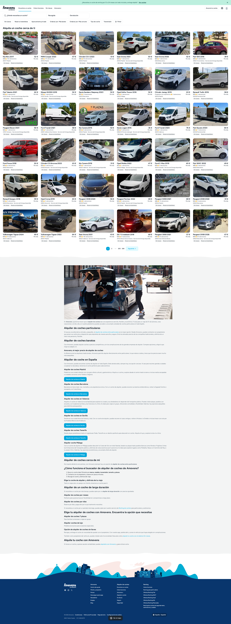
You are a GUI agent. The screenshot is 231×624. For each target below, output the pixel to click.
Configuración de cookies (114, 615)
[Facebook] (65, 590)
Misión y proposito (96, 590)
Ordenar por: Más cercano (78, 21)
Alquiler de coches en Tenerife (76, 438)
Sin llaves (119, 597)
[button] (228, 2)
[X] (72, 590)
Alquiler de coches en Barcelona (76, 394)
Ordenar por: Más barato (58, 21)
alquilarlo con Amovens (108, 544)
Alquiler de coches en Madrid (75, 379)
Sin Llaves (49, 8)
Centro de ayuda (95, 587)
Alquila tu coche (121, 595)
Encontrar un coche (24, 8)
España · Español (160, 615)
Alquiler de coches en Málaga (75, 455)
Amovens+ (57, 8)
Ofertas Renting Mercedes (151, 603)
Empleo (93, 600)
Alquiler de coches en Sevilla (75, 425)
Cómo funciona (38, 8)
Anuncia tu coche (211, 8)
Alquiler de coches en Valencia (76, 411)
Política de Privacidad (90, 615)
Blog (92, 603)
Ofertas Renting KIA (149, 600)
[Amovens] (9, 8)
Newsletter (94, 597)
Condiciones (78, 615)
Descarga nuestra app (97, 595)
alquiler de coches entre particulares (107, 332)
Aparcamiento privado (39, 21)
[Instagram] (68, 590)
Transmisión (107, 21)
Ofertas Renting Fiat (149, 592)
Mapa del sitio (101, 615)
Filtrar (119, 21)
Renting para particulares (150, 590)
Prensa (92, 592)
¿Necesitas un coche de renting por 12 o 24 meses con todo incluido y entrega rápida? (114, 2)
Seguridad (120, 603)
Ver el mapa (117, 618)
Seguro (119, 600)
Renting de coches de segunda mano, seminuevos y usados (154, 606)
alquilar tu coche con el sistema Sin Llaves (136, 536)
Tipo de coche (95, 21)
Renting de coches (125, 508)
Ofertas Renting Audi (149, 597)
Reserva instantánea (21, 21)
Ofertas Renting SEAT (149, 595)
